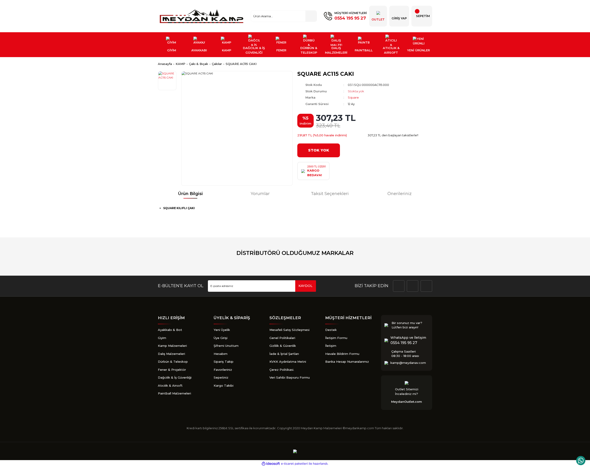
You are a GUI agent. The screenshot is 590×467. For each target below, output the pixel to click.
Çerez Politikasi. (281, 369)
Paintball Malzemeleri (174, 393)
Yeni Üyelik (222, 330)
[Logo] (202, 16)
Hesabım (220, 354)
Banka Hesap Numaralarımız (347, 361)
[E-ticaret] (294, 464)
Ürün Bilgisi (190, 193)
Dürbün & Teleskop (173, 361)
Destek (331, 330)
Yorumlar (260, 193)
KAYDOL (305, 286)
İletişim (330, 345)
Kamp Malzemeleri (172, 345)
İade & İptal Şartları (284, 354)
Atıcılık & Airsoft (170, 385)
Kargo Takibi (223, 385)
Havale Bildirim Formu (342, 354)
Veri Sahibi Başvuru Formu (289, 377)
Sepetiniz (221, 377)
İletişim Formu (336, 338)
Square (353, 97)
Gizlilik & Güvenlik (282, 345)
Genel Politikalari (282, 338)
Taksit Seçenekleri (330, 193)
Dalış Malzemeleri (171, 354)
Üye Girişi (220, 338)
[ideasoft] (271, 464)
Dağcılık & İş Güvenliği (175, 377)
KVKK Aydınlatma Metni (287, 361)
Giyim (162, 338)
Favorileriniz (223, 369)
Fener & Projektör (172, 369)
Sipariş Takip (223, 361)
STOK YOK (318, 150)
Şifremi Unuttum (226, 345)
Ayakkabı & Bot (170, 330)
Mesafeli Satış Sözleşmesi (289, 330)
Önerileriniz (399, 193)
